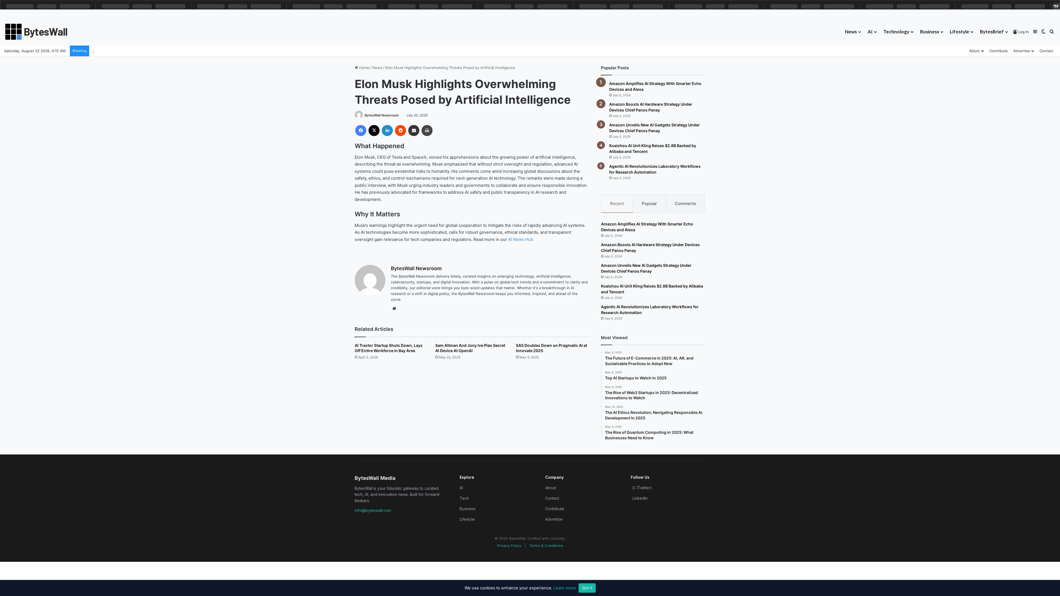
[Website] (394, 308)
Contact (1046, 51)
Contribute (998, 51)
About (974, 51)
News (851, 31)
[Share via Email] (413, 130)
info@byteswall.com (373, 510)
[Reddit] (400, 130)
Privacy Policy (509, 545)
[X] (374, 130)
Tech (464, 498)
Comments (685, 203)
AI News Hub (520, 239)
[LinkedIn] (387, 130)
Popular (649, 203)
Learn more (564, 587)
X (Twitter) (642, 487)
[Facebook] (360, 130)
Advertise (1021, 51)
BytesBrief (992, 31)
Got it (587, 587)
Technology (896, 31)
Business (929, 31)
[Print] (427, 130)
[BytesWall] (36, 31)
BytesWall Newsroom (382, 115)
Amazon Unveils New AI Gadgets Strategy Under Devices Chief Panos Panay (158, 51)
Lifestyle (959, 31)
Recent (617, 203)
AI (870, 31)
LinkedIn (640, 498)
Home (363, 67)
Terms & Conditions (546, 545)
